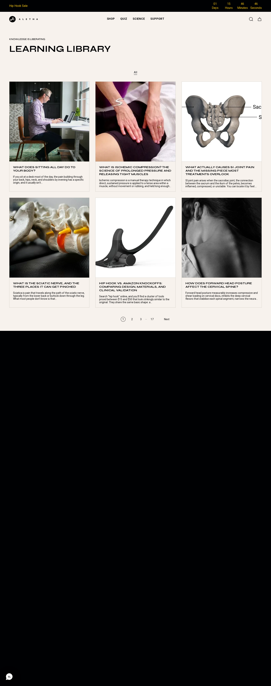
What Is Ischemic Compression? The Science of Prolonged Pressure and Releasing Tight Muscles (135, 170)
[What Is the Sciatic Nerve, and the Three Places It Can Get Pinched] (49, 238)
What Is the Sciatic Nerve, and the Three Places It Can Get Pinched (46, 284)
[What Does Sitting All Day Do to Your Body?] (49, 121)
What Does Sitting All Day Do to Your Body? (44, 168)
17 (152, 319)
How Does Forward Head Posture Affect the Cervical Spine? (218, 284)
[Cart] (259, 19)
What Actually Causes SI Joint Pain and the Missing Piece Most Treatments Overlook (219, 170)
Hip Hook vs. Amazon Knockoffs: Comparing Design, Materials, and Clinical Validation (132, 286)
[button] (111, 19)
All (135, 72)
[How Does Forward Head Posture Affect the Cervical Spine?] (222, 238)
